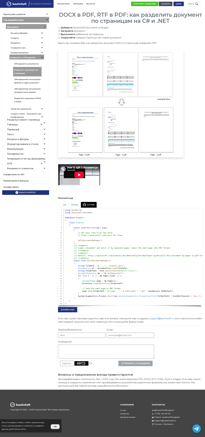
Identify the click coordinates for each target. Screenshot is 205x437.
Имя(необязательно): (70, 329)
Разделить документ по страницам (26, 71)
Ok (55, 426)
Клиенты (124, 414)
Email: (110, 329)
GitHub (91, 204)
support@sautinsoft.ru (161, 318)
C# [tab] (64, 204)
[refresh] (90, 363)
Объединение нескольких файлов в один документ (27, 81)
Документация (127, 417)
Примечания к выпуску (16, 181)
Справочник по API (13, 174)
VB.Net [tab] (75, 204)
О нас (123, 410)
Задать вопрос (27, 192)
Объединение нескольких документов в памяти (27, 90)
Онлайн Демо (11, 187)
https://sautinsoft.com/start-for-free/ (102, 235)
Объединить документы (26, 64)
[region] (30, 426)
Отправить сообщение (135, 363)
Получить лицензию (144, 4)
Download (67, 309)
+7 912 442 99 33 (162, 414)
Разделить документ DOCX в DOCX (27, 100)
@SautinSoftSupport (164, 410)
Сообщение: (65, 341)
